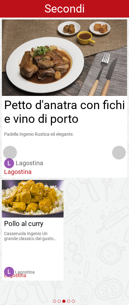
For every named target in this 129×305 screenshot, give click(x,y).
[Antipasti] (54, 301)
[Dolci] (73, 301)
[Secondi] (63, 301)
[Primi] (59, 301)
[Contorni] (68, 301)
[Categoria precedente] (10, 153)
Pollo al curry (23, 224)
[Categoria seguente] (119, 153)
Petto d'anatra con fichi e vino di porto (64, 112)
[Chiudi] (9, 9)
